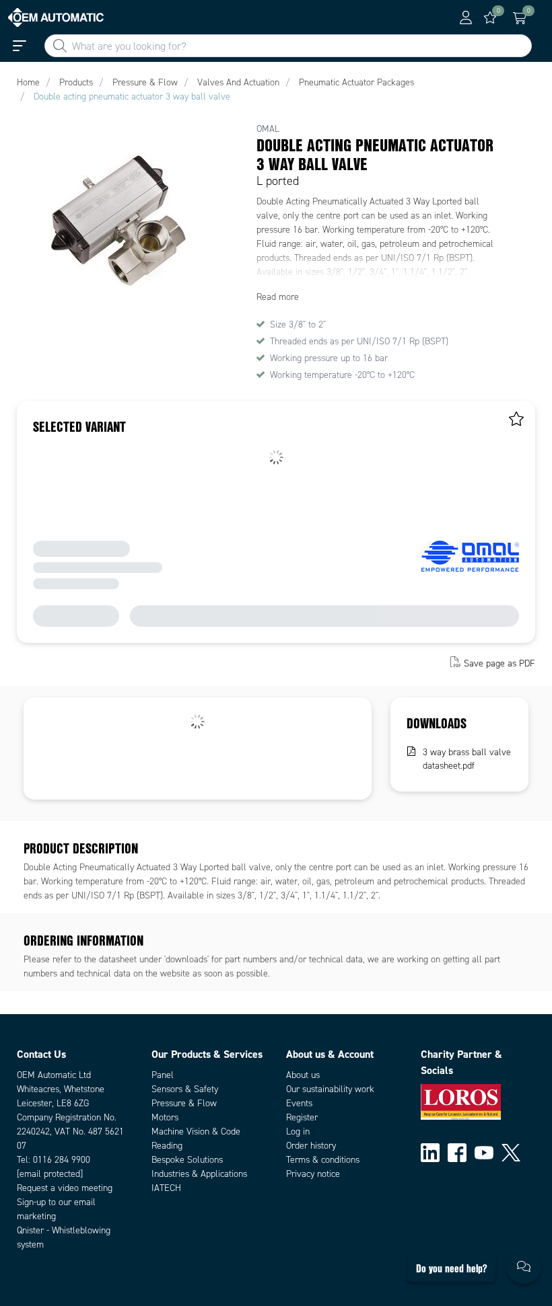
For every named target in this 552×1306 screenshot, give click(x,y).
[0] (490, 17)
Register (302, 1117)
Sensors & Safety (184, 1089)
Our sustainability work (330, 1089)
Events (299, 1103)
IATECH (166, 1188)
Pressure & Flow (184, 1103)
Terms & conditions (322, 1159)
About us (303, 1075)
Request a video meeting (64, 1188)
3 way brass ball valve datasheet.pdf (467, 758)
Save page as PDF (499, 663)
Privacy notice (313, 1174)
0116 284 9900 (61, 1159)
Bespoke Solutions (187, 1159)
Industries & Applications (199, 1174)
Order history (311, 1145)
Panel (162, 1075)
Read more (277, 297)
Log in (298, 1131)
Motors (164, 1117)
